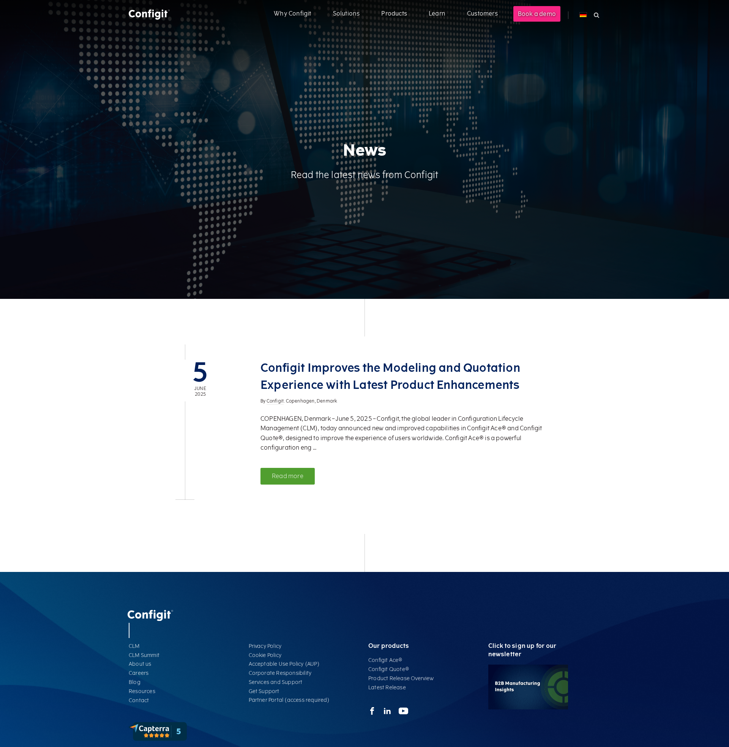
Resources (142, 691)
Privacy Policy (265, 646)
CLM (134, 646)
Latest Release (387, 687)
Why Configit (292, 13)
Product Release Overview (401, 678)
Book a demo (537, 14)
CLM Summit (144, 655)
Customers (482, 13)
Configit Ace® (385, 660)
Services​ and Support (276, 682)
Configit (275, 401)
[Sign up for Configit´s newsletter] (528, 707)
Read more (287, 476)
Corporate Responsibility (280, 673)
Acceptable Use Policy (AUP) (284, 664)
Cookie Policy (265, 655)
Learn (437, 13)
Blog (134, 682)
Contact (139, 700)
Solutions (346, 13)
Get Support (264, 691)
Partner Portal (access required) (289, 700)
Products (394, 13)
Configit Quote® (388, 669)
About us (140, 664)
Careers (138, 673)
